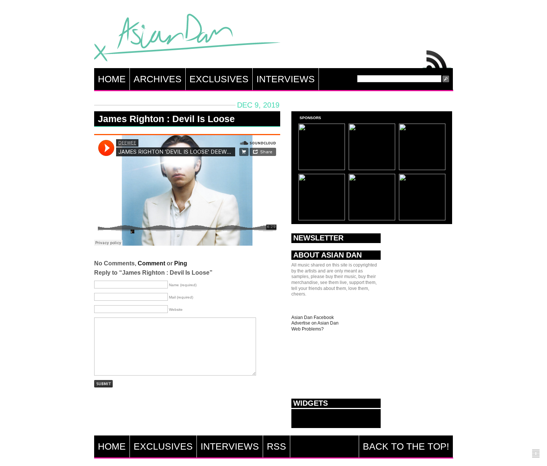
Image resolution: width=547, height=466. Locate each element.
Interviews (285, 79)
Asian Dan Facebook (312, 317)
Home (112, 79)
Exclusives (219, 79)
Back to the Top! (406, 446)
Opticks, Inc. (536, 454)
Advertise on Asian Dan (315, 323)
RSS (437, 57)
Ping (180, 263)
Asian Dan (187, 39)
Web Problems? (307, 329)
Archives (158, 79)
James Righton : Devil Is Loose (166, 118)
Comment (151, 263)
